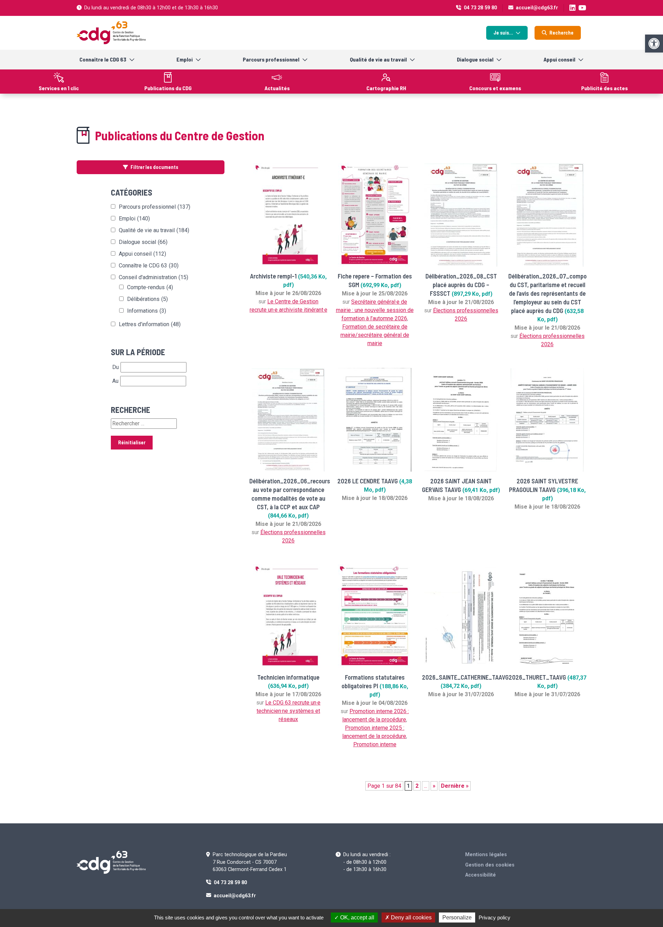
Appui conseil (142, 253)
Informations (146, 311)
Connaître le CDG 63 (149, 265)
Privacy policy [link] (494, 917)
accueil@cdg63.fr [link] (537, 8)
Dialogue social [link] (475, 59)
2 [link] (417, 786)
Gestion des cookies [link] (490, 865)
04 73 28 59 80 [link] (480, 8)
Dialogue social (143, 242)
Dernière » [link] (455, 786)
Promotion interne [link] (374, 744)
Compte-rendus (150, 287)
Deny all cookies (411, 917)
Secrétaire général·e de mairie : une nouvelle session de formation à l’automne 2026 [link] (375, 310)
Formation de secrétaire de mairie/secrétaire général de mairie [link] (374, 335)
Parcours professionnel (154, 207)
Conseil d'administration (153, 277)
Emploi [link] (184, 59)
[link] (654, 44)
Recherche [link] (561, 33)
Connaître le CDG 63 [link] (102, 59)
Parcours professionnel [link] (271, 59)
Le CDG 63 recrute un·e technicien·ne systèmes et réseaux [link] (288, 710)
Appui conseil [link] (559, 59)
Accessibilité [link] (480, 875)
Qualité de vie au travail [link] (378, 59)
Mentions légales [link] (486, 855)
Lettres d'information (150, 324)
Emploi (134, 218)
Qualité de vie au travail (154, 230)
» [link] (434, 786)
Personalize (457, 917)
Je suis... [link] (503, 33)
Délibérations (147, 299)
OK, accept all (356, 917)
